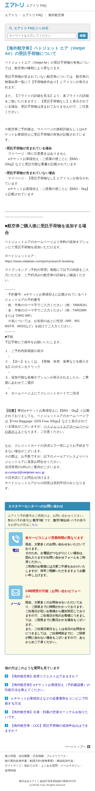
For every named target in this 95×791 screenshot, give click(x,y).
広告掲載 (38, 756)
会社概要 (24, 756)
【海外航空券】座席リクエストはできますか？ (44, 676)
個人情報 (10, 756)
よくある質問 (49, 765)
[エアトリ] (14, 5)
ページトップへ (75, 746)
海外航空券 (56, 15)
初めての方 (31, 765)
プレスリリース (56, 756)
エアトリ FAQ (32, 15)
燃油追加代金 (65, 761)
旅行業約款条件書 (16, 761)
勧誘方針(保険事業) (42, 761)
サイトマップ (13, 765)
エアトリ (11, 15)
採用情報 (10, 770)
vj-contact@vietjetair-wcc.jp (25, 472)
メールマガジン (70, 765)
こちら (33, 524)
